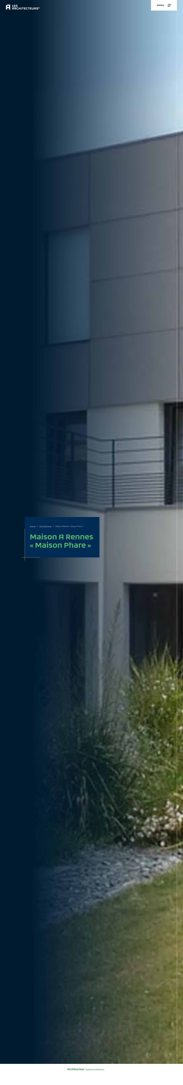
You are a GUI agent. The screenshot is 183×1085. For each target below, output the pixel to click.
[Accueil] (22, 5)
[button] (164, 5)
